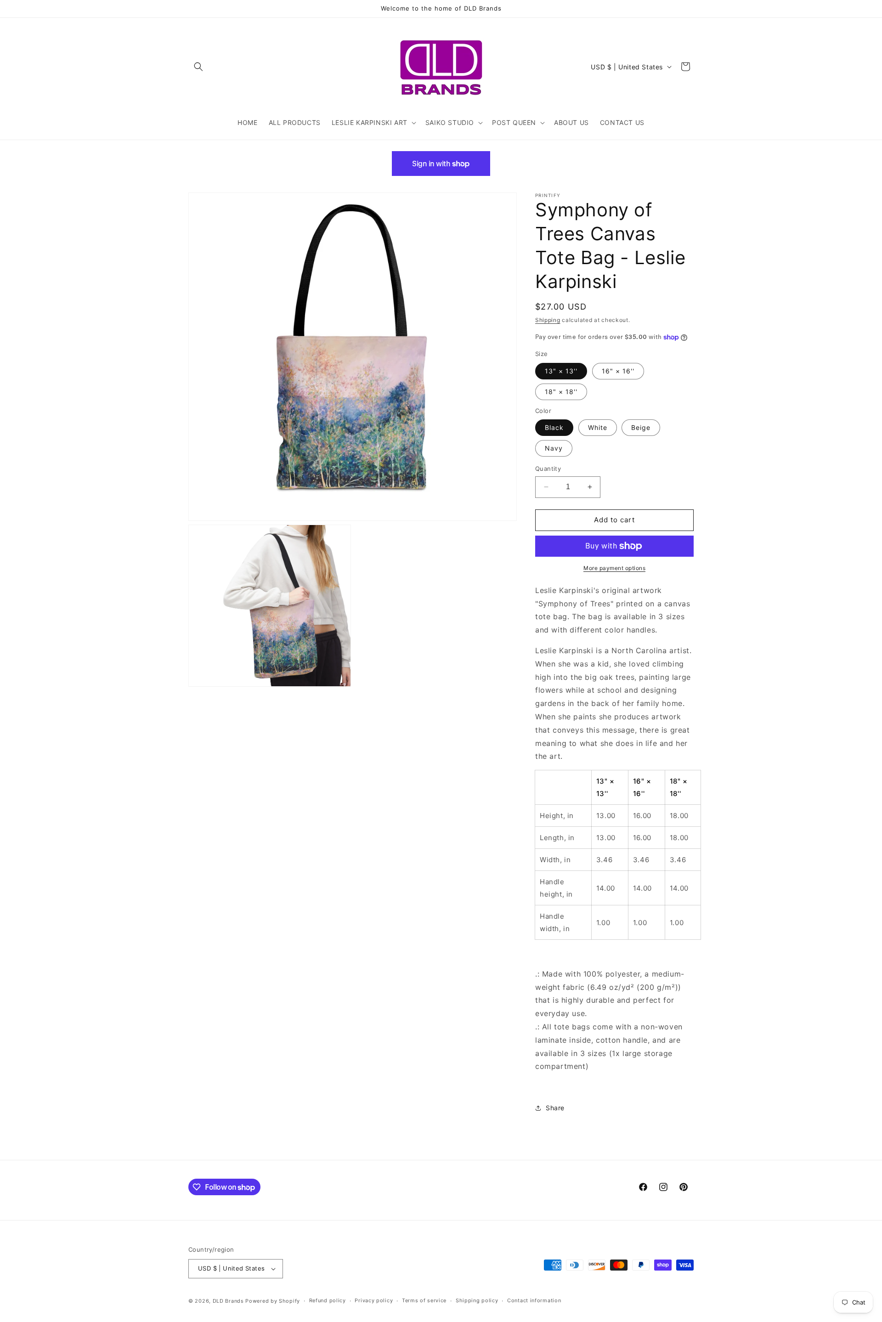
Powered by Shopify (272, 1301)
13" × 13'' (561, 371)
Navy (554, 448)
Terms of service (424, 1300)
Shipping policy (477, 1300)
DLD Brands (228, 1301)
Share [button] (555, 1108)
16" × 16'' (618, 371)
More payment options (614, 568)
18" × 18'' (561, 391)
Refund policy (327, 1300)
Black (554, 427)
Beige (640, 427)
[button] (198, 66)
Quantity (548, 468)
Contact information (534, 1300)
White (597, 427)
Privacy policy (374, 1300)
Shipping (547, 319)
